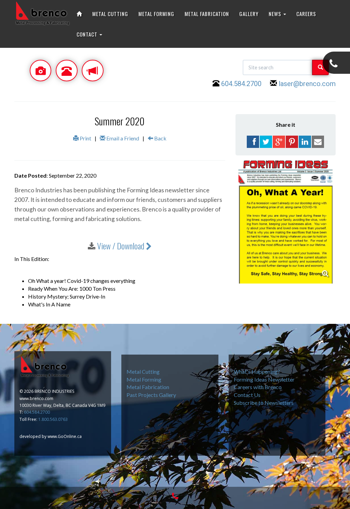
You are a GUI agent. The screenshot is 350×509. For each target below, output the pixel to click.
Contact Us (247, 394)
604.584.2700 (241, 84)
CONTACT (88, 34)
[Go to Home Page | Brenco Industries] (79, 13)
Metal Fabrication (147, 387)
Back (159, 138)
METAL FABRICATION (207, 13)
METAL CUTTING (110, 13)
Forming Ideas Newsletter (264, 379)
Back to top (312, 469)
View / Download (121, 245)
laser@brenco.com (307, 84)
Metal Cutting (143, 371)
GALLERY (248, 13)
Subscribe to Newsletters (264, 402)
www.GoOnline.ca (65, 436)
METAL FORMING (156, 13)
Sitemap (285, 469)
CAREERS (306, 13)
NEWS (276, 13)
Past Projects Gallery (151, 394)
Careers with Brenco (258, 387)
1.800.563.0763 (53, 419)
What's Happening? (257, 371)
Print (85, 138)
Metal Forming (143, 379)
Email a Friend (122, 138)
